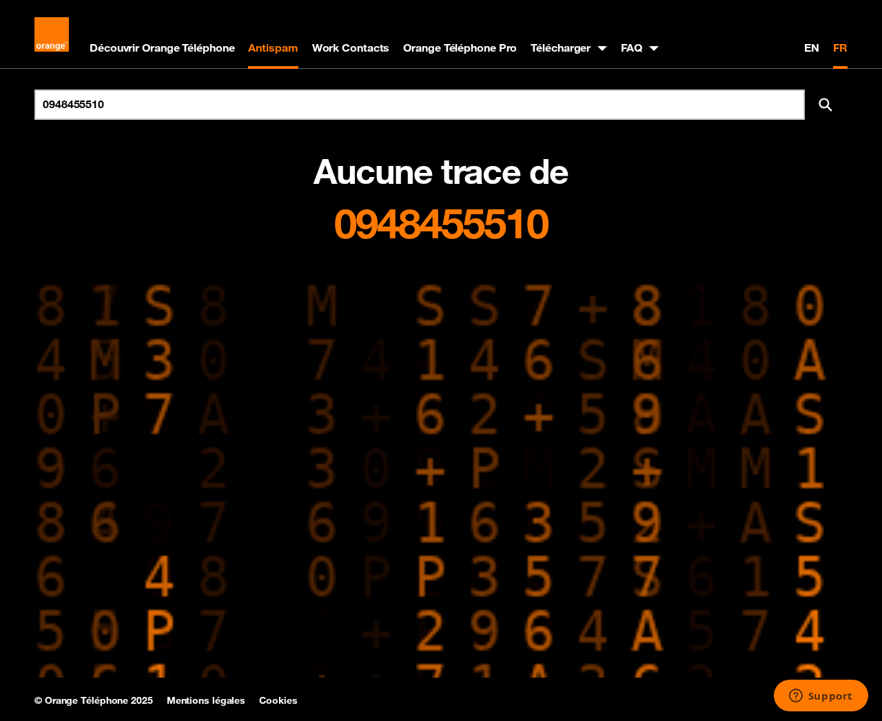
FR (840, 47)
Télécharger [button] (561, 47)
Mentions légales (206, 700)
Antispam (273, 47)
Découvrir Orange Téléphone (162, 47)
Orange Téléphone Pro (460, 47)
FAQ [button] (631, 47)
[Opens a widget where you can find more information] (820, 697)
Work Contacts (351, 47)
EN (811, 47)
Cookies (278, 700)
